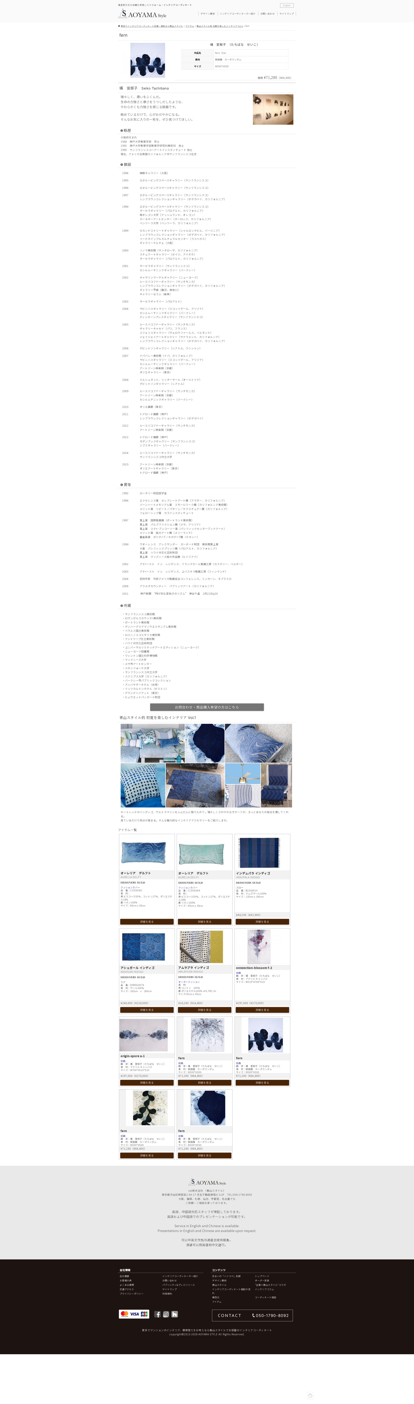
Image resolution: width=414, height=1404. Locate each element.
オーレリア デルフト (136, 873)
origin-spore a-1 (133, 1056)
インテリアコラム (264, 1289)
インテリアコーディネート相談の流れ (231, 1291)
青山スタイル (219, 1284)
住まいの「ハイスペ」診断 (226, 1276)
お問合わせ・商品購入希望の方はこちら (207, 707)
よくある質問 (127, 1284)
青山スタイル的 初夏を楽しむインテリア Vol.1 (219, 26)
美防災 (215, 1297)
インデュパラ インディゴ (253, 873)
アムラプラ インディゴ (193, 968)
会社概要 (124, 1276)
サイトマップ (286, 13)
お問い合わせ (267, 13)
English (287, 5)
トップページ (262, 1276)
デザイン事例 (208, 13)
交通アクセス (127, 1289)
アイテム (189, 26)
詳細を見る (147, 922)
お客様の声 (126, 1280)
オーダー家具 (262, 1280)
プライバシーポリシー (132, 1293)
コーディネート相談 (265, 1297)
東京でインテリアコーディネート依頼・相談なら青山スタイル (152, 26)
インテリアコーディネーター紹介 (238, 13)
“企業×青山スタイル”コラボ (270, 1284)
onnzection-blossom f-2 (254, 968)
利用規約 (167, 1293)
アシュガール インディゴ (138, 968)
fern (181, 1058)
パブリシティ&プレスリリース (178, 1284)
